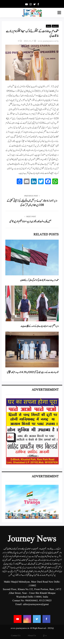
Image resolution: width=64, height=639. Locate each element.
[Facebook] (46, 619)
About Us (32, 635)
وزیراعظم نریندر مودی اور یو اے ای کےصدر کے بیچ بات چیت (40, 326)
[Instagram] (27, 619)
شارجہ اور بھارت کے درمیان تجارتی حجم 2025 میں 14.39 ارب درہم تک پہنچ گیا (33, 372)
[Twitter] (37, 619)
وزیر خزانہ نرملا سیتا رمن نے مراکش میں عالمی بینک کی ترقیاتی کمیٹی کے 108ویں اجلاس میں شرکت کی (32, 203)
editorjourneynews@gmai (36, 604)
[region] (32, 431)
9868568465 (31, 600)
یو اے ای (48, 26)
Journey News (32, 539)
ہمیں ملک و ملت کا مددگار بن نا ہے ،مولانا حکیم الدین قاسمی (30, 221)
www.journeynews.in (47, 41)
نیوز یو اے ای (55, 26)
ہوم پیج (45, 635)
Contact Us (15, 635)
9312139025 (45, 600)
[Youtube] (18, 619)
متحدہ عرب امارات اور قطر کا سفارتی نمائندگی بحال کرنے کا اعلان (39, 280)
